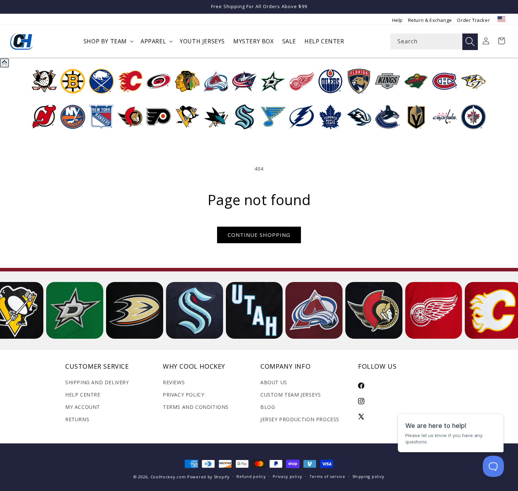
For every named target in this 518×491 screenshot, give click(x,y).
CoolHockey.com (168, 476)
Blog (267, 407)
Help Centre (82, 394)
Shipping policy (368, 476)
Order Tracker (473, 20)
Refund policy (251, 476)
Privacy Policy (183, 394)
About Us (273, 382)
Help (397, 20)
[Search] (470, 41)
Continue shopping (259, 234)
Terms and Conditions (196, 407)
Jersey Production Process (299, 419)
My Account (82, 407)
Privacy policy (287, 476)
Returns (77, 419)
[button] (107, 41)
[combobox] (434, 41)
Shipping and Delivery (97, 382)
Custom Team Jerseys (290, 394)
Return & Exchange (430, 20)
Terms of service (327, 476)
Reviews (174, 382)
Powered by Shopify (208, 476)
